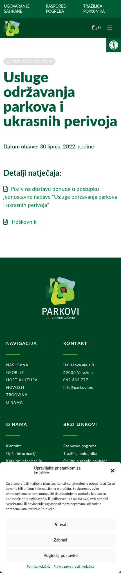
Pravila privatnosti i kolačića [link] (74, 566)
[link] (113, 45)
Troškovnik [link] (24, 222)
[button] (112, 470)
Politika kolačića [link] (39, 566)
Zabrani (60, 540)
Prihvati (60, 525)
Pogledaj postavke (61, 556)
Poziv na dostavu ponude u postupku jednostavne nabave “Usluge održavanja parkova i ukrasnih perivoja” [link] (60, 197)
